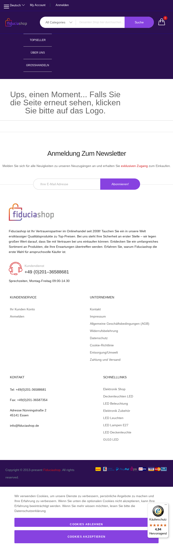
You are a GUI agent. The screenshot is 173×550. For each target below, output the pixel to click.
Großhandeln (37, 65)
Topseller (38, 40)
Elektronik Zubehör (116, 410)
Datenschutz (99, 338)
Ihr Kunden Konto (22, 309)
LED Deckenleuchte (117, 432)
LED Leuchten (113, 418)
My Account (38, 5)
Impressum (98, 316)
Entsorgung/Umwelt (104, 352)
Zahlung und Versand (105, 359)
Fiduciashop (52, 470)
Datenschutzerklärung (30, 511)
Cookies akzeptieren (87, 536)
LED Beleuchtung (115, 403)
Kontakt (95, 309)
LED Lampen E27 (115, 425)
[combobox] (97, 22)
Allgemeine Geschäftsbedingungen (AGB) (119, 323)
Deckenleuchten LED (118, 396)
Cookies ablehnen (86, 524)
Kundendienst (34, 265)
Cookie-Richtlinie (102, 345)
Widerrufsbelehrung (104, 331)
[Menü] (165, 505)
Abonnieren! (120, 184)
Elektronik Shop (114, 389)
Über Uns (38, 52)
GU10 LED (110, 439)
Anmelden (62, 5)
